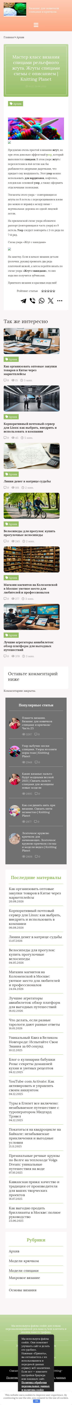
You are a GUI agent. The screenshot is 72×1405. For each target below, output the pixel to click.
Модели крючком (24, 1261)
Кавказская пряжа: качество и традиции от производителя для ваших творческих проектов (34, 1188)
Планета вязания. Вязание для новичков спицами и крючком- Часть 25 (37, 723)
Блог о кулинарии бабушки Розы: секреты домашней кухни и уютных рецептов (32, 1063)
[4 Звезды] (51, 291)
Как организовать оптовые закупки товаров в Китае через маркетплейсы (35, 893)
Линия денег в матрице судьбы (35, 937)
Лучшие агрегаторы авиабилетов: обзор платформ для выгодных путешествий (34, 1002)
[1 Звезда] (42, 291)
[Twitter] (50, 301)
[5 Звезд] (53, 291)
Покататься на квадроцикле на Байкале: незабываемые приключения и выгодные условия (35, 1136)
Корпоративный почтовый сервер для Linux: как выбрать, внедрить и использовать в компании (35, 917)
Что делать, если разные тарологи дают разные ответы (34, 1022)
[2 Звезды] (45, 291)
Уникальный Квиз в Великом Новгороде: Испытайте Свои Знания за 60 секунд (33, 1041)
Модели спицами (24, 1270)
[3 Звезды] (48, 291)
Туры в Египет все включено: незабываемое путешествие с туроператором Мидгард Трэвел (34, 1109)
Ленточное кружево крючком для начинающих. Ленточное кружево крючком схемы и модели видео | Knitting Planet (39, 841)
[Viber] (32, 301)
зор (50, 154)
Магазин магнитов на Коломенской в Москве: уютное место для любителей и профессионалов (34, 978)
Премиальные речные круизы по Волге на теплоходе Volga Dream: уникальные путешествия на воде (34, 1162)
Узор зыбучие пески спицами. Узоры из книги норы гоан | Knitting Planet (39, 751)
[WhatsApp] (41, 301)
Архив (14, 1251)
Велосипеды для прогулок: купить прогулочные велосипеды (32, 954)
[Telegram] (23, 301)
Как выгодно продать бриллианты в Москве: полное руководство (35, 1212)
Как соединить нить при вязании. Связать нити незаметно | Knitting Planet (38, 810)
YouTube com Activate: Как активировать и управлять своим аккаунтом (31, 1085)
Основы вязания (23, 1290)
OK (36, 1401)
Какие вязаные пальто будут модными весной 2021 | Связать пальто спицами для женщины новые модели (38, 780)
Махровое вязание (24, 1277)
